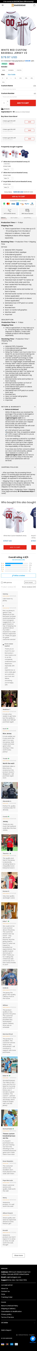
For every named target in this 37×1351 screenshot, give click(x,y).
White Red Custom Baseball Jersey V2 (16, 162)
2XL (20, 78)
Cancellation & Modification (11, 1311)
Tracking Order (7, 1297)
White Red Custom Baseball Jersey (15, 173)
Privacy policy (6, 1314)
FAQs (3, 1294)
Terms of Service (7, 1317)
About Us (4, 1288)
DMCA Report (6, 1330)
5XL (3, 82)
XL (15, 78)
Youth (19, 70)
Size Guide (11, 75)
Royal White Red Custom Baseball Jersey (17, 181)
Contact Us (5, 1291)
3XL (26, 78)
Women (11, 70)
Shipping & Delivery (8, 1308)
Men (3, 70)
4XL (32, 78)
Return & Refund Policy (9, 1306)
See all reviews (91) (18, 560)
